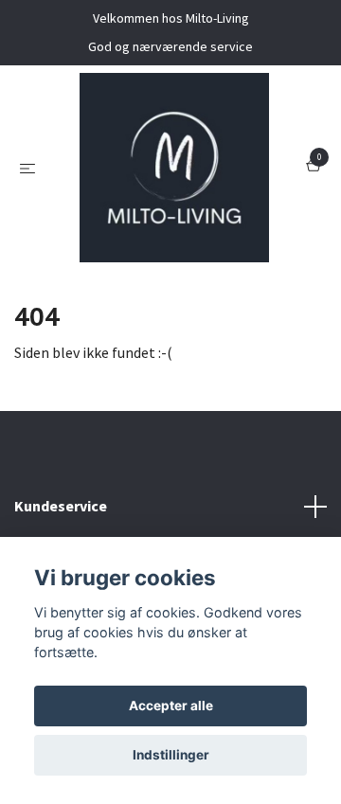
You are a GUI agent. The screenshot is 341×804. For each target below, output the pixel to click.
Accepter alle (171, 705)
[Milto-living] (174, 167)
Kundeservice (60, 505)
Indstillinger (171, 754)
